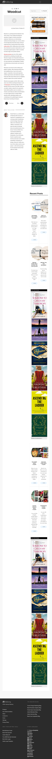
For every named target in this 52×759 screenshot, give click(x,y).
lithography (7, 84)
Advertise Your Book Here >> (36, 186)
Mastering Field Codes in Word (34, 220)
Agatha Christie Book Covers (34, 511)
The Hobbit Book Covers (34, 465)
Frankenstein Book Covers (43, 511)
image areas (6, 46)
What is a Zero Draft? (43, 220)
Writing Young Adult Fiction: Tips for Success (34, 265)
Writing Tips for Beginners (43, 265)
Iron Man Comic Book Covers (43, 465)
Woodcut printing (7, 54)
